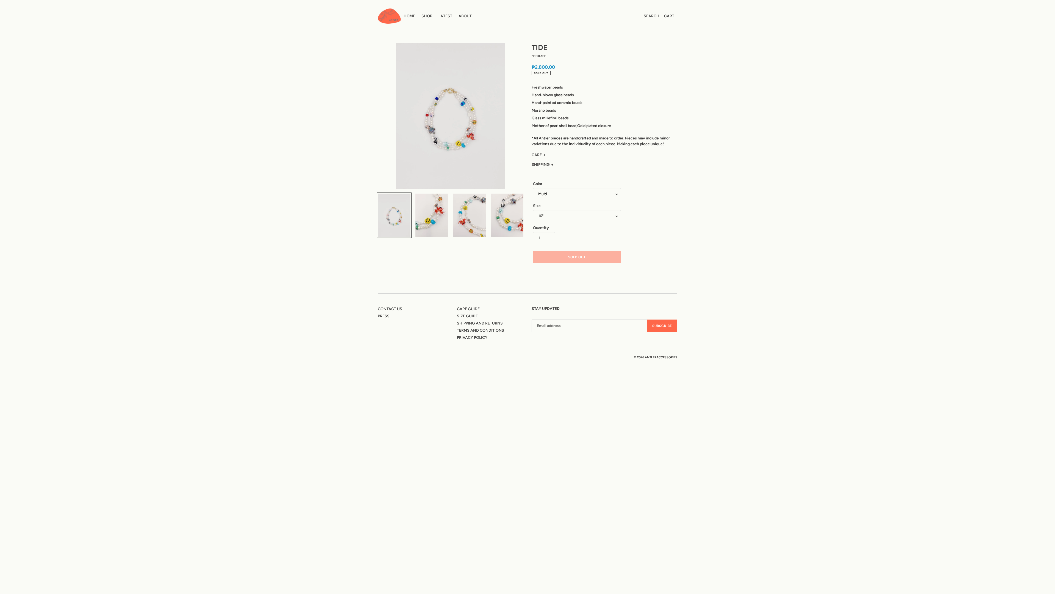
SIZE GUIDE (467, 316)
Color (537, 184)
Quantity (541, 228)
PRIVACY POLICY (472, 337)
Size (537, 206)
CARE (537, 155)
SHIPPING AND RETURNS (480, 323)
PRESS (384, 316)
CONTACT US (390, 309)
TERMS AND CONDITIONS (480, 330)
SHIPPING (541, 164)
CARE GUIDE (468, 309)
